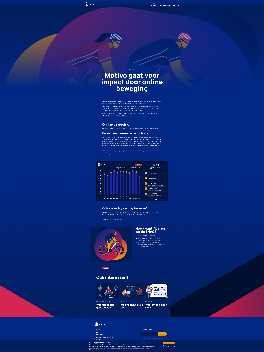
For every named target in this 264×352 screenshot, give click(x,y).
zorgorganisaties (124, 212)
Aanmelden (162, 334)
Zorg (97, 332)
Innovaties (175, 5)
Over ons (165, 2)
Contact (171, 2)
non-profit (133, 212)
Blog (154, 2)
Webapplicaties (165, 5)
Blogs (98, 330)
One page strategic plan (115, 219)
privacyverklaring (157, 338)
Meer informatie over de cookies (97, 349)
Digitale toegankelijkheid (104, 337)
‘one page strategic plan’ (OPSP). (133, 106)
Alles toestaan (168, 343)
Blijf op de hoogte (147, 329)
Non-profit (99, 334)
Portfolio (159, 2)
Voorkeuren (169, 346)
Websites (154, 5)
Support (177, 2)
